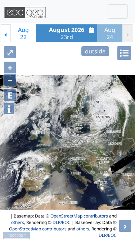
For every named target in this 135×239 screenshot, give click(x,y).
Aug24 (109, 33)
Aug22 (23, 33)
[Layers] (124, 53)
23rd (66, 33)
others (17, 222)
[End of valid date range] (127, 33)
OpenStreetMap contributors (79, 216)
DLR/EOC (62, 222)
